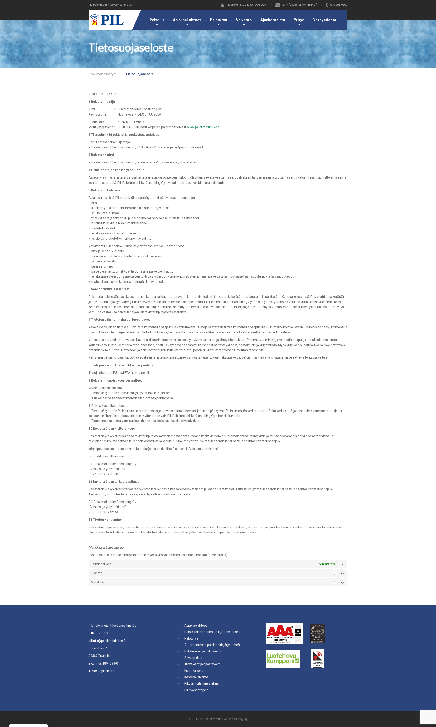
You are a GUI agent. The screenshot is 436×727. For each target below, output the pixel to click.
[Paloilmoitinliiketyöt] (106, 17)
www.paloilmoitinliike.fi (203, 127)
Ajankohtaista (272, 19)
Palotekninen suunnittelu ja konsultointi (212, 632)
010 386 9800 (98, 633)
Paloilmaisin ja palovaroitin (203, 651)
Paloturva (218, 19)
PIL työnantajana (196, 690)
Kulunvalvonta (194, 671)
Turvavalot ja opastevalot (202, 664)
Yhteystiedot (325, 19)
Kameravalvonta (196, 677)
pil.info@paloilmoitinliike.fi (107, 641)
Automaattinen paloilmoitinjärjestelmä (212, 645)
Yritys (299, 19)
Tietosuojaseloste (101, 671)
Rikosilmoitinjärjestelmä (201, 683)
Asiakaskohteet (187, 19)
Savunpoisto (193, 658)
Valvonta (244, 19)
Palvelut (157, 19)
